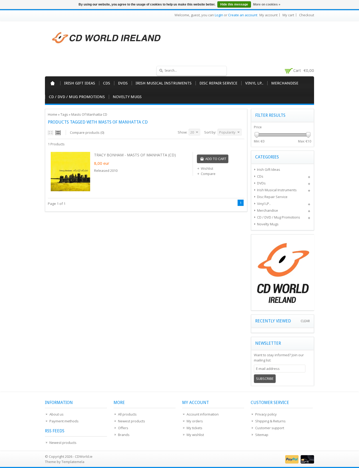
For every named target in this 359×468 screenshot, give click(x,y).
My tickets (194, 428)
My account (268, 15)
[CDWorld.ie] (106, 38)
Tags (64, 114)
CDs (106, 83)
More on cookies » (266, 4)
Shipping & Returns (270, 421)
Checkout (306, 15)
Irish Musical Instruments (164, 83)
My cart (288, 15)
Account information (203, 414)
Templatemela (72, 461)
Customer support (269, 428)
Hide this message (234, 4)
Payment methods (64, 421)
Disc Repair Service (218, 83)
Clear (305, 321)
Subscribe (265, 378)
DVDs (123, 83)
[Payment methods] (299, 462)
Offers (123, 428)
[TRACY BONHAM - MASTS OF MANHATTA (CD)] (70, 190)
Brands (124, 434)
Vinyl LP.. (254, 83)
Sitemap (261, 434)
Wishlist (207, 168)
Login (219, 15)
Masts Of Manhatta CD (89, 114)
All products (127, 414)
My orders (195, 421)
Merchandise (284, 83)
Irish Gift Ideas (79, 83)
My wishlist (195, 434)
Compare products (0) (87, 132)
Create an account (242, 15)
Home (52, 83)
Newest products (62, 442)
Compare (208, 173)
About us (56, 414)
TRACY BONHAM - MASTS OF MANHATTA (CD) (135, 154)
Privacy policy (266, 414)
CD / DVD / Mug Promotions (77, 96)
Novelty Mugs (127, 96)
